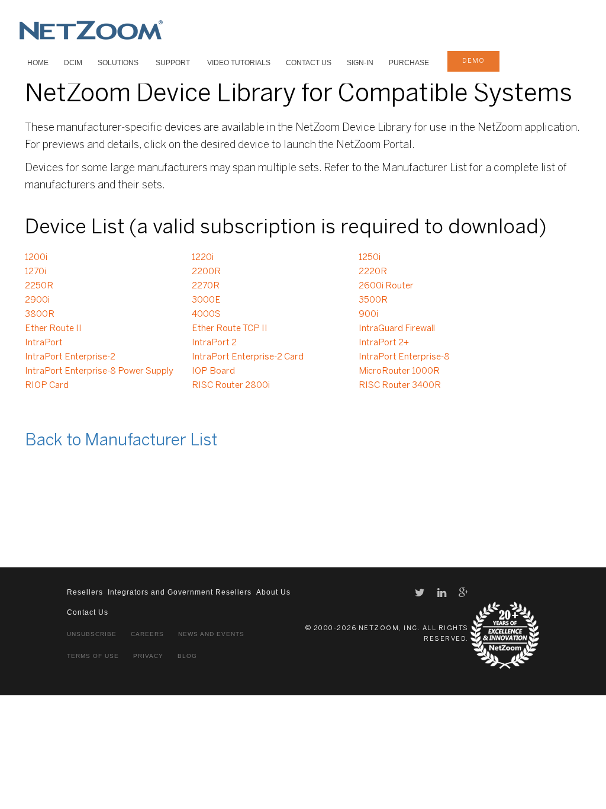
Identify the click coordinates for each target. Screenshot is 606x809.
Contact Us (308, 63)
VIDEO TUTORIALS (238, 63)
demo (473, 61)
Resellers (85, 592)
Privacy (148, 656)
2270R (206, 286)
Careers (147, 634)
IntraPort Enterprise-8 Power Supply (99, 371)
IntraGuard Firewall (397, 329)
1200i (36, 257)
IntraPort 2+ (384, 343)
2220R (373, 272)
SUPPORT (173, 63)
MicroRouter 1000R (399, 371)
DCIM (73, 63)
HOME (38, 63)
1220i (203, 257)
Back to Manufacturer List (121, 441)
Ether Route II (53, 329)
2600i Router (386, 286)
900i (368, 314)
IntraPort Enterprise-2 (70, 357)
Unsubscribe (92, 634)
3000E (206, 300)
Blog (187, 656)
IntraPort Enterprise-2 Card (248, 357)
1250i (370, 257)
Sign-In (360, 63)
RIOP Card (47, 385)
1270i (35, 272)
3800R (39, 314)
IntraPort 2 (214, 343)
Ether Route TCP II (229, 329)
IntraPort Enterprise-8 (404, 357)
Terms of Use (93, 656)
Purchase (409, 63)
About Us (273, 592)
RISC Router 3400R (400, 385)
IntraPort (44, 343)
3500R (373, 300)
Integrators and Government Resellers (180, 592)
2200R (206, 272)
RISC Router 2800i (231, 385)
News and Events (211, 634)
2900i (37, 300)
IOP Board (213, 371)
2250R (39, 286)
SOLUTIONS (118, 63)
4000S (206, 314)
